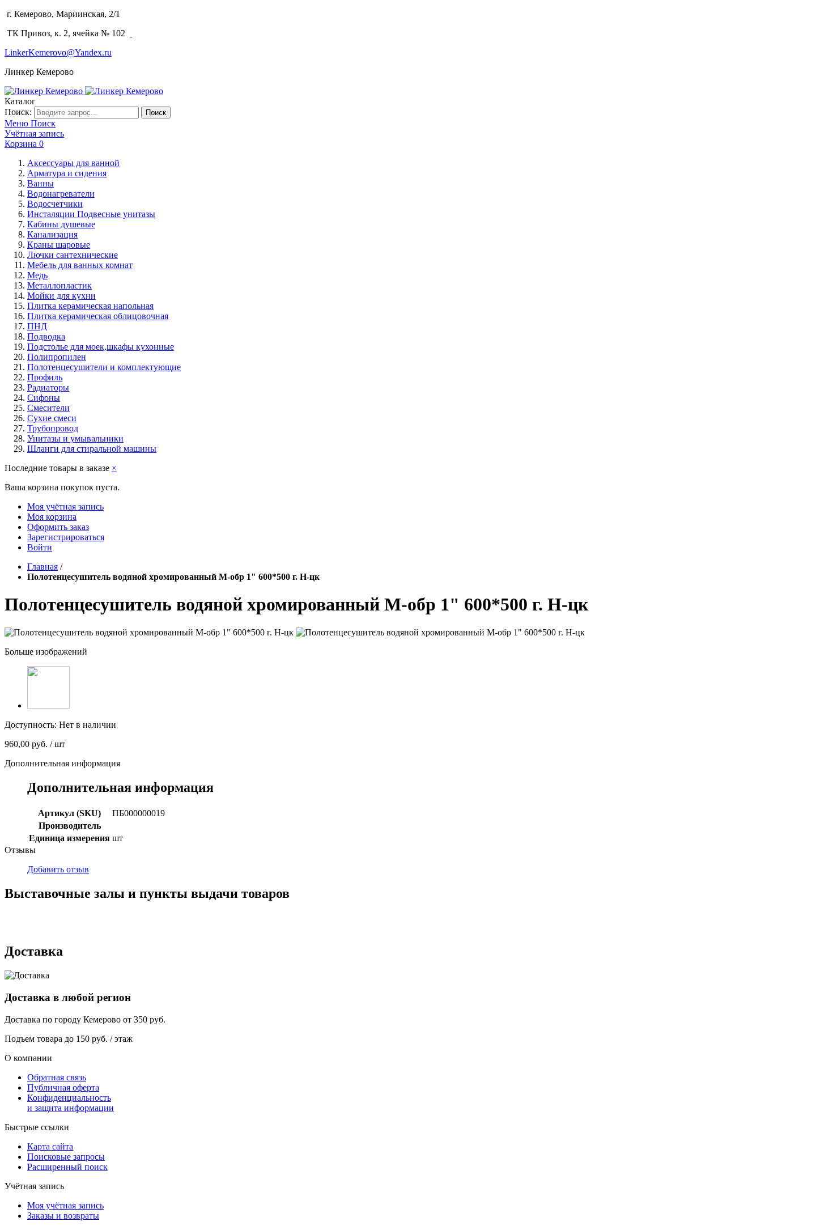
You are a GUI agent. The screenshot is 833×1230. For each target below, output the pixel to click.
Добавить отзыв (58, 869)
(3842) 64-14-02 (155, 14)
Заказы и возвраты (63, 1215)
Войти (39, 547)
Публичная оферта (63, 1087)
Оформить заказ (58, 527)
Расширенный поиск (67, 1167)
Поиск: (18, 112)
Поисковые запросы (66, 1156)
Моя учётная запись (65, 506)
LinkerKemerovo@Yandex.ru (58, 52)
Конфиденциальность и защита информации (70, 1103)
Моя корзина (51, 516)
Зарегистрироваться (65, 537)
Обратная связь (56, 1077)
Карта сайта (50, 1146)
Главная (42, 566)
